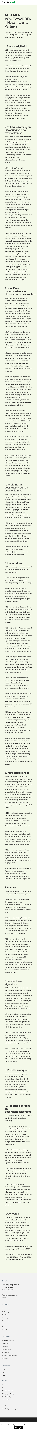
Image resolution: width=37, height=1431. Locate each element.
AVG (3, 1369)
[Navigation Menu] (34, 2)
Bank (3, 1388)
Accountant (5, 1385)
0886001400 (9, 1287)
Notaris (4, 1406)
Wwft (3, 1375)
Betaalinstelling (6, 1397)
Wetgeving (5, 1321)
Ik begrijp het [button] (18, 1428)
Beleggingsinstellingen (8, 1394)
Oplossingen (5, 1318)
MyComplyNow (6, 1349)
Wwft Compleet (6, 1312)
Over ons (4, 1327)
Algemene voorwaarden (10, 1295)
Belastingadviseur (7, 1391)
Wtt (3, 1372)
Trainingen (5, 1358)
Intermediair (5, 1400)
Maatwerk (5, 1346)
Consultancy (5, 1343)
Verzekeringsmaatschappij (9, 1409)
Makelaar (4, 1403)
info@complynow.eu (12, 1285)
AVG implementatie (8, 1340)
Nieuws (4, 1324)
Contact (4, 1330)
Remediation (5, 1352)
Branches (4, 1315)
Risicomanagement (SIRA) (9, 1355)
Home (3, 1309)
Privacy (4, 1297)
